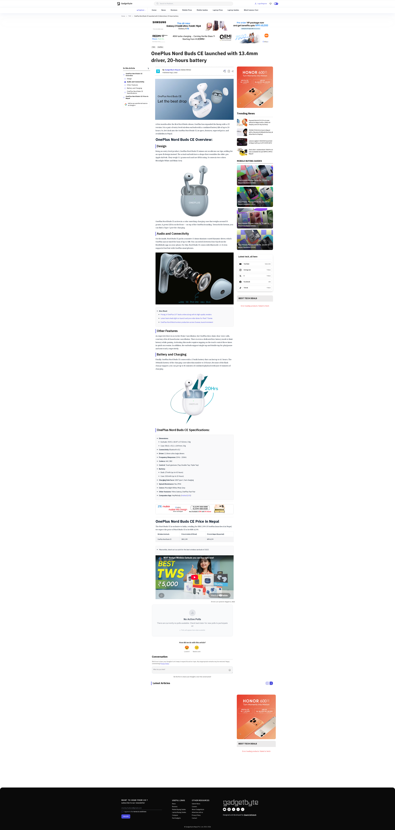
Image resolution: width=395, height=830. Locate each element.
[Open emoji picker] (230, 670)
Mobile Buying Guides (179, 809)
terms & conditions (139, 811)
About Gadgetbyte (198, 809)
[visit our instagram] (229, 809)
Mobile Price (187, 10)
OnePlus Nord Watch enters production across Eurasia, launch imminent (187, 322)
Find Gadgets (176, 818)
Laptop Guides (233, 10)
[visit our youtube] (224, 809)
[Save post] (228, 71)
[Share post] (233, 71)
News (163, 10)
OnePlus (160, 47)
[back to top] (389, 825)
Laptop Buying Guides (179, 812)
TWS (129, 16)
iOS (189, 495)
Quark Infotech (250, 815)
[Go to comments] (224, 71)
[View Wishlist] (271, 4)
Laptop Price (218, 10)
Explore (141, 10)
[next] (271, 683)
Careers (194, 806)
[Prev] (267, 683)
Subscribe (126, 816)
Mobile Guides (202, 10)
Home (154, 10)
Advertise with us (197, 812)
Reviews (174, 10)
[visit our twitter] (238, 809)
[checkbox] (122, 812)
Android (184, 495)
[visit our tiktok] (242, 809)
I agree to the (135, 812)
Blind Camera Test (251, 10)
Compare (175, 815)
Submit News (196, 804)
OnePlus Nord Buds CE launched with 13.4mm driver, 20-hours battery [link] (156, 16)
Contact (194, 818)
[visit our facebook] (233, 809)
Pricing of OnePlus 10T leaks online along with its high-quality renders (186, 314)
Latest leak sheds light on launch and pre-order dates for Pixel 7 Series (186, 318)
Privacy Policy (164, 663)
